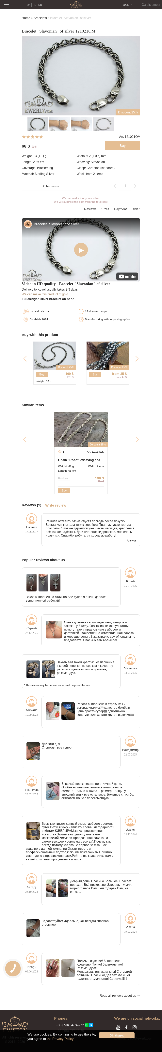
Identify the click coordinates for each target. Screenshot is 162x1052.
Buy (74, 374)
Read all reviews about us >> (120, 995)
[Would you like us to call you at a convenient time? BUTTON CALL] (13, 968)
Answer (131, 540)
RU (40, 5)
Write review (55, 505)
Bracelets (40, 18)
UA (28, 5)
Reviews (90, 209)
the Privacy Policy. (60, 1039)
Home (26, 18)
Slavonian (98, 162)
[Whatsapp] (87, 1025)
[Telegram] (91, 1025)
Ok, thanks (117, 1035)
